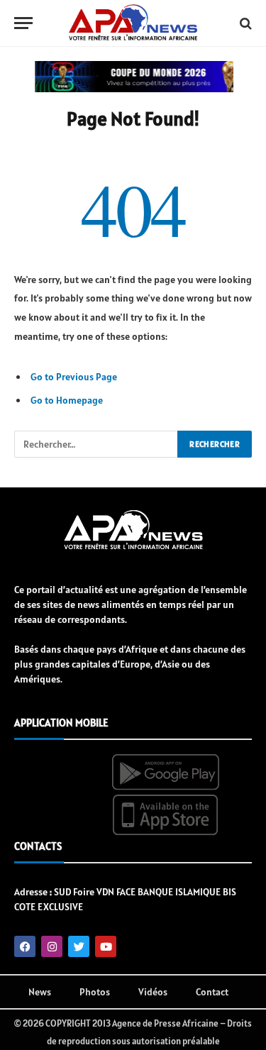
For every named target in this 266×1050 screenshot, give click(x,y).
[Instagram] (51, 946)
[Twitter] (78, 946)
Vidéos (152, 991)
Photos (94, 991)
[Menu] (23, 23)
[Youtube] (105, 946)
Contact (212, 991)
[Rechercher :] (96, 444)
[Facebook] (24, 946)
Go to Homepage (67, 400)
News (39, 991)
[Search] (244, 23)
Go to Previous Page (74, 376)
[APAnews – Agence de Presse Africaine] (133, 23)
